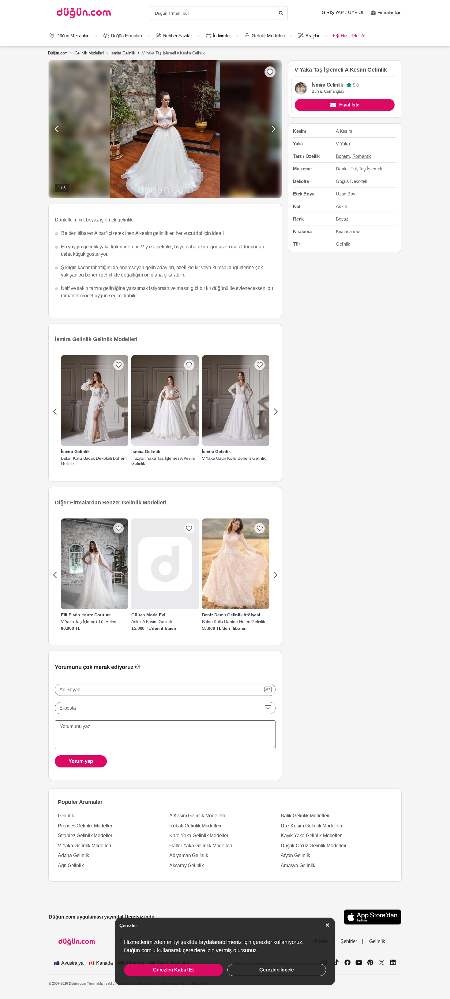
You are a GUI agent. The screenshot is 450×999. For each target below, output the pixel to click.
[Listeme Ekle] (118, 365)
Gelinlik (66, 815)
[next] (276, 412)
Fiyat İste (349, 105)
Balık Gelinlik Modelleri (305, 815)
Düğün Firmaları (126, 35)
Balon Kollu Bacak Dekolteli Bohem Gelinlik (93, 461)
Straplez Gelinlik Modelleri (86, 835)
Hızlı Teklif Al (353, 35)
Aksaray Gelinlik (186, 865)
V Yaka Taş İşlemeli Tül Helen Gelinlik (88, 621)
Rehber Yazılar (177, 35)
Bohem (343, 156)
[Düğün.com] (84, 13)
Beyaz (342, 218)
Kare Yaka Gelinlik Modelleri (199, 835)
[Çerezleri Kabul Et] (327, 925)
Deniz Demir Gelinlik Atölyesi (231, 614)
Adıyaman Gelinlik (188, 855)
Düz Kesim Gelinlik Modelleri (311, 825)
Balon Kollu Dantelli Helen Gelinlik (233, 621)
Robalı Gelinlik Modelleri (195, 825)
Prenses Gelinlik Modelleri (86, 825)
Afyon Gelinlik (295, 855)
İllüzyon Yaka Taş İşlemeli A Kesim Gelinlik (163, 461)
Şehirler (348, 941)
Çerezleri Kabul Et (173, 969)
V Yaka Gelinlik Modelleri (84, 845)
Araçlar (313, 35)
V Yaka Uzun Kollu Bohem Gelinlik (234, 458)
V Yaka (343, 144)
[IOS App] (372, 916)
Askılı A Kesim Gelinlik (151, 621)
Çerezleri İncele (276, 969)
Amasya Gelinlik (298, 865)
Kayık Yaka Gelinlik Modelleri (312, 835)
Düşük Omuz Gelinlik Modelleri (313, 845)
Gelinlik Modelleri (268, 35)
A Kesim (344, 131)
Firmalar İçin (389, 12)
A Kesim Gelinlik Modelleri (197, 815)
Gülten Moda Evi (148, 614)
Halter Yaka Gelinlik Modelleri (200, 845)
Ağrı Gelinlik (71, 865)
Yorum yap (81, 761)
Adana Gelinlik (73, 855)
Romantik (361, 156)
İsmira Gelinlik (123, 53)
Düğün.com (58, 53)
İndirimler (222, 35)
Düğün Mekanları (73, 35)
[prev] (55, 412)
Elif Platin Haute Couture (86, 614)
